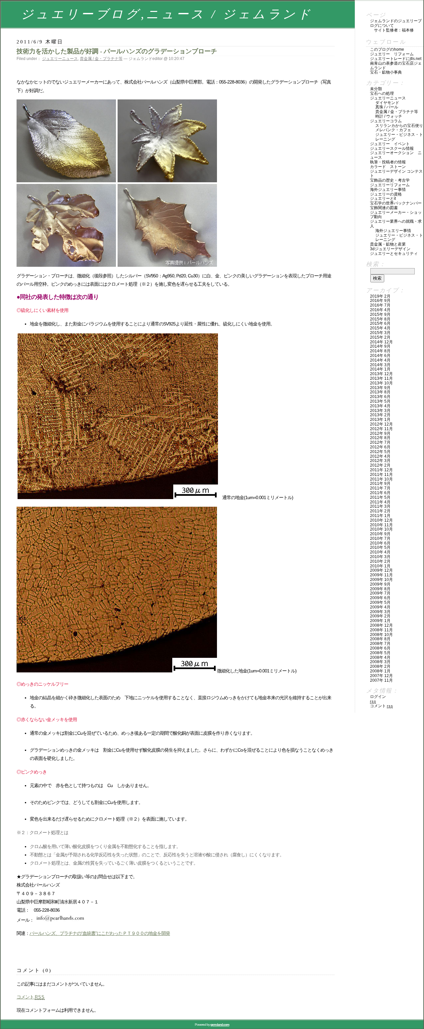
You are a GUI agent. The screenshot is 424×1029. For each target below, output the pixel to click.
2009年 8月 (380, 589)
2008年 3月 (380, 661)
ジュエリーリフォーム (390, 185)
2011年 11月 (381, 474)
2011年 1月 (380, 515)
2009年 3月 (380, 611)
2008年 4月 (380, 657)
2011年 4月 (380, 502)
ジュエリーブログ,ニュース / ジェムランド (167, 14)
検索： (376, 264)
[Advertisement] (94, 952)
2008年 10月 (381, 634)
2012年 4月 (380, 456)
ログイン (378, 696)
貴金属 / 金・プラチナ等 (101, 58)
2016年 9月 (380, 300)
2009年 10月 (381, 579)
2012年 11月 (381, 429)
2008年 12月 (381, 625)
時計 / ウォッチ (388, 116)
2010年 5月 (380, 547)
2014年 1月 (380, 369)
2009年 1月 (380, 620)
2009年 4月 (380, 607)
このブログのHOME (387, 49)
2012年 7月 (380, 442)
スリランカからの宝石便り (399, 125)
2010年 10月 (381, 529)
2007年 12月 (381, 675)
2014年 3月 (380, 365)
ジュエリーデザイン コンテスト (396, 173)
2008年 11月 (381, 630)
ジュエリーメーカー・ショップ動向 (396, 214)
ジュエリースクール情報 (392, 148)
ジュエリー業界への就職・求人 (396, 223)
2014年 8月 (380, 351)
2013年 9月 (380, 387)
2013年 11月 (381, 378)
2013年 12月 (381, 374)
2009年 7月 (380, 593)
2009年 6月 (380, 598)
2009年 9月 (380, 584)
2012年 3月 (380, 460)
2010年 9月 (380, 534)
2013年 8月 (380, 392)
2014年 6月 (380, 355)
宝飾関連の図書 (384, 207)
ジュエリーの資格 (386, 194)
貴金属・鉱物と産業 (388, 244)
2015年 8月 (380, 319)
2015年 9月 (380, 314)
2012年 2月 (380, 465)
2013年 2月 (380, 415)
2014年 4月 (380, 360)
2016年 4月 (380, 310)
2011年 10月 (381, 479)
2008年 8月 (380, 639)
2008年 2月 (380, 666)
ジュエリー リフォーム (392, 54)
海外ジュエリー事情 (388, 189)
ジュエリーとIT (383, 198)
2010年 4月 (380, 552)
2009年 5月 (380, 602)
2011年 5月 (380, 497)
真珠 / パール (386, 107)
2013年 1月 (380, 419)
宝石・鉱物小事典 (386, 72)
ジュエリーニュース (60, 58)
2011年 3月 (380, 506)
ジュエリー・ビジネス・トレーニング (399, 137)
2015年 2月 (380, 337)
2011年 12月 (381, 470)
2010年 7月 (380, 538)
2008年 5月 (380, 653)
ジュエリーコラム (386, 121)
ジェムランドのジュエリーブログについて (396, 23)
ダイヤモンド (387, 102)
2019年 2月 (380, 296)
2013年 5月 (380, 401)
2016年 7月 (380, 305)
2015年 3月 (380, 332)
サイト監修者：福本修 (394, 30)
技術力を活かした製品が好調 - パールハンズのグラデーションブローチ (117, 51)
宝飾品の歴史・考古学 (390, 180)
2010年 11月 (381, 525)
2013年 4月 (380, 406)
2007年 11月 (381, 680)
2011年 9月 (380, 483)
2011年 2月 (380, 511)
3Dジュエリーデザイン (390, 249)
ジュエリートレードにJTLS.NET (395, 58)
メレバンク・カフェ (393, 130)
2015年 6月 (380, 323)
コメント (31, 997)
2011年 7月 (380, 488)
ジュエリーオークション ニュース (396, 155)
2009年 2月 (380, 616)
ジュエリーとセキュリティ (394, 253)
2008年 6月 (380, 648)
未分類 (376, 88)
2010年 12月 (381, 520)
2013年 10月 (381, 383)
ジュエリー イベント (390, 144)
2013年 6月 (380, 396)
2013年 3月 (380, 410)
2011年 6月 (380, 492)
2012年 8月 (380, 437)
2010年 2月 (380, 561)
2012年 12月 (381, 424)
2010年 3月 (380, 556)
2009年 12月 (381, 570)
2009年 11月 (381, 575)
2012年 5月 (380, 451)
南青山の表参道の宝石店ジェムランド (396, 65)
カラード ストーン (388, 166)
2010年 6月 (380, 543)
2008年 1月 (380, 671)
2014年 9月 (380, 346)
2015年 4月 (380, 328)
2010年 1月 (380, 566)
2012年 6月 (380, 447)
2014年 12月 (381, 342)
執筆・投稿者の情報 (388, 162)
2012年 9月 (380, 433)
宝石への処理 (382, 93)
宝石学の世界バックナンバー (396, 203)
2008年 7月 (380, 643)
